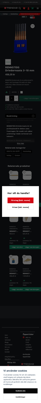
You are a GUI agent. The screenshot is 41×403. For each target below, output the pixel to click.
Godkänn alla (20, 391)
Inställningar (20, 397)
